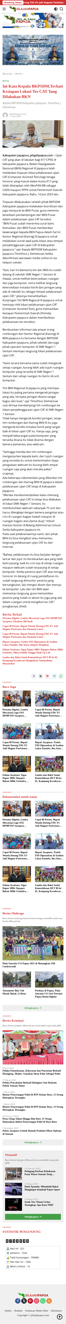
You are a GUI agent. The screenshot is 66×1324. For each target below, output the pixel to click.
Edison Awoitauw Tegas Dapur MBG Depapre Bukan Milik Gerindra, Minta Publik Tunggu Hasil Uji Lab (33, 651)
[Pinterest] (30, 1301)
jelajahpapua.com (18, 113)
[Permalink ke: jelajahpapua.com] (5, 115)
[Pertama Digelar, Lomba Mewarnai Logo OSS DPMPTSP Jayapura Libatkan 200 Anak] (17, 699)
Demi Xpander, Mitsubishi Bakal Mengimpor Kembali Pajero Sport (42, 1188)
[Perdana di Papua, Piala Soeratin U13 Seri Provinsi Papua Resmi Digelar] (49, 979)
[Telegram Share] (54, 676)
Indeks (8, 1310)
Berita (6, 80)
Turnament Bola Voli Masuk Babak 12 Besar (14, 992)
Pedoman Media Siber (36, 1310)
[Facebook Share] (33, 676)
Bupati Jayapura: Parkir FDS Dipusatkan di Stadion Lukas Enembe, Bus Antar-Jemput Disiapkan (30, 643)
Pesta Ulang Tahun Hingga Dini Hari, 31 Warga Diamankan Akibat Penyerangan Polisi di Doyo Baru (30, 1120)
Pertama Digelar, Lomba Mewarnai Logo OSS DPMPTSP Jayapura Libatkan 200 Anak (32, 620)
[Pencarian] (61, 9)
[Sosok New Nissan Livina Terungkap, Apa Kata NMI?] (13, 1204)
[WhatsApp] (43, 1301)
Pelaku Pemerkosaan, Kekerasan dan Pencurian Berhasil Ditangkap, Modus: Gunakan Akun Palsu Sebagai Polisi (32, 1072)
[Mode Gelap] (56, 9)
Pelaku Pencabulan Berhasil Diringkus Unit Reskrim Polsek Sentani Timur (30, 1084)
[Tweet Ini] (40, 676)
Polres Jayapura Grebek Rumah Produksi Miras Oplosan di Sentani (32, 1132)
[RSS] (49, 1301)
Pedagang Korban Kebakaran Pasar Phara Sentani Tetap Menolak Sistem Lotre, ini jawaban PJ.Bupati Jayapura (43, 1173)
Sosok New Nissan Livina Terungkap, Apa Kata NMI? (39, 1203)
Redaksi (18, 1310)
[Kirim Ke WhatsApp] (60, 676)
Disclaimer (56, 1310)
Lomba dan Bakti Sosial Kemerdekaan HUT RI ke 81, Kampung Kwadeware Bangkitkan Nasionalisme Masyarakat (30, 660)
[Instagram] (36, 1301)
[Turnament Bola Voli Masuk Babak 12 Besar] (17, 979)
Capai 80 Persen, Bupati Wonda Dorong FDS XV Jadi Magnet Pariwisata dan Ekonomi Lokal (30, 627)
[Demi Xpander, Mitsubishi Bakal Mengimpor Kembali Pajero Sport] (13, 1189)
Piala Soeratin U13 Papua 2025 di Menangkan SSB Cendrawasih (29, 965)
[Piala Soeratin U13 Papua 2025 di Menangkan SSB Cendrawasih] (33, 943)
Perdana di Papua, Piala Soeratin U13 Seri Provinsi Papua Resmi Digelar (48, 993)
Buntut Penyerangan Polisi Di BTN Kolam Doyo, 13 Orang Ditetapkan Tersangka (33, 1096)
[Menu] (5, 9)
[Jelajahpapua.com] (23, 9)
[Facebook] (17, 1301)
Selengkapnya (31, 1008)
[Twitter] (24, 1301)
